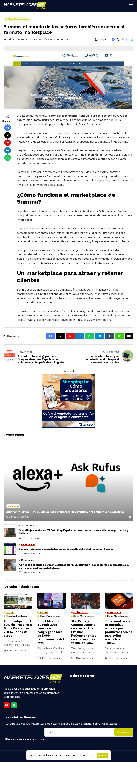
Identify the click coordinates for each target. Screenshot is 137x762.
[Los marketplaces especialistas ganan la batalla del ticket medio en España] (10, 549)
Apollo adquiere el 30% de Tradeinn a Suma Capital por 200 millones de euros (18, 628)
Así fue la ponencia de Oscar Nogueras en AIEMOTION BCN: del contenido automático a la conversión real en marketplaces (74, 566)
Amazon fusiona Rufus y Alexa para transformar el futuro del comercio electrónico (65, 512)
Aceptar (102, 755)
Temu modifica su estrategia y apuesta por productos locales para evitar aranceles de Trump (118, 632)
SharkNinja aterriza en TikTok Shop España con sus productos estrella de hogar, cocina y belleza (74, 532)
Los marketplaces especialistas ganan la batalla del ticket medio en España (66, 549)
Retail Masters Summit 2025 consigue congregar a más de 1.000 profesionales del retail (50, 632)
